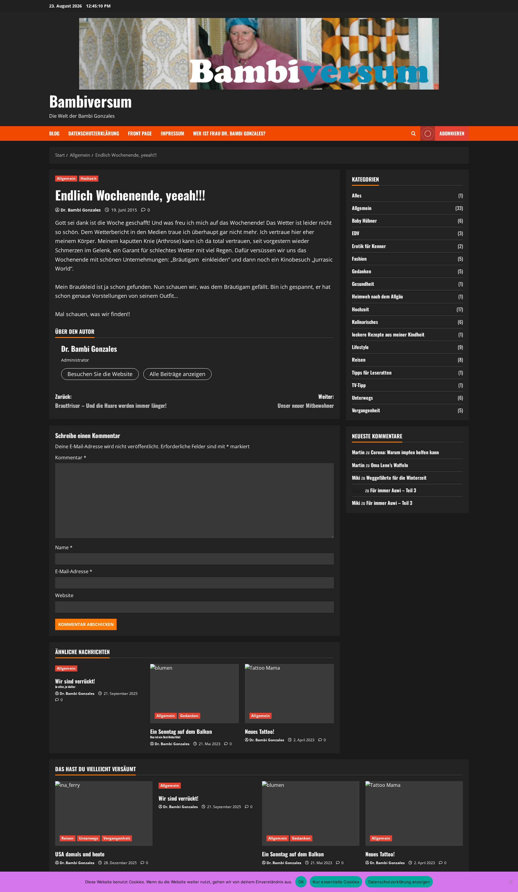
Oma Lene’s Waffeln (389, 465)
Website (64, 595)
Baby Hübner (364, 220)
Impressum (172, 133)
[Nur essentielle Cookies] (511, 882)
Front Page (140, 133)
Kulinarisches (365, 321)
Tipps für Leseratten (371, 372)
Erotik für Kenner (369, 246)
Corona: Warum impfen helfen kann (405, 452)
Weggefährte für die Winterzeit (396, 477)
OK (301, 881)
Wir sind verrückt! (178, 798)
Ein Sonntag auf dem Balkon (293, 854)
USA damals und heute (79, 854)
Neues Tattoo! (259, 731)
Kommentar (70, 457)
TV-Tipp (359, 385)
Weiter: (306, 401)
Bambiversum (90, 101)
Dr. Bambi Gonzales (81, 210)
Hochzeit (89, 178)
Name (64, 547)
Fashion (359, 258)
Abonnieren (451, 133)
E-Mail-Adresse (73, 571)
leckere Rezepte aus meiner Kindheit (388, 334)
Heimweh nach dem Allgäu (377, 296)
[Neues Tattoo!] (289, 693)
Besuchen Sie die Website (99, 374)
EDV (355, 233)
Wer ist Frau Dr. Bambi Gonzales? (229, 133)
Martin (358, 452)
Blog (54, 133)
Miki (356, 477)
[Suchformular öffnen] (413, 133)
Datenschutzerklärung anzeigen (399, 881)
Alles (357, 195)
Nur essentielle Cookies (336, 881)
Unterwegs (362, 397)
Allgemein (66, 178)
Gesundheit (363, 283)
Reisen (358, 359)
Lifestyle (360, 347)
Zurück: (111, 401)
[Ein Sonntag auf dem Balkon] (310, 813)
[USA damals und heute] (104, 813)
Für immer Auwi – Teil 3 (393, 490)
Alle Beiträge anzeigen (177, 374)
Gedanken (189, 715)
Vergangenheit (366, 410)
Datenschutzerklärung (93, 133)
